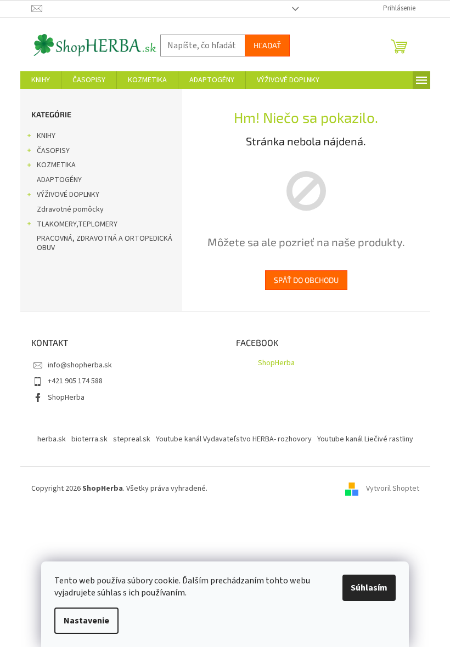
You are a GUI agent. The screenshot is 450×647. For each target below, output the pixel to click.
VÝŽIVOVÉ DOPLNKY (68, 194)
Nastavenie (86, 621)
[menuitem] (40, 80)
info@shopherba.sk (80, 365)
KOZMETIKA (56, 165)
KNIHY (46, 135)
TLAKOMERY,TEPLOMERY (77, 224)
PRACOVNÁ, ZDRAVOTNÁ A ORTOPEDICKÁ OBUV (104, 243)
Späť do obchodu (306, 280)
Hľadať (267, 45)
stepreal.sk (131, 439)
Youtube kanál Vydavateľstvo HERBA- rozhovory (234, 439)
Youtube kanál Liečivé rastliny (365, 439)
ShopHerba (66, 397)
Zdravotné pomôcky (70, 209)
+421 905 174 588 (75, 381)
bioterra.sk (89, 439)
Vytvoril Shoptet (392, 488)
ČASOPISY (53, 150)
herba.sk (51, 439)
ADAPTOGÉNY (59, 179)
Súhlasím (369, 588)
